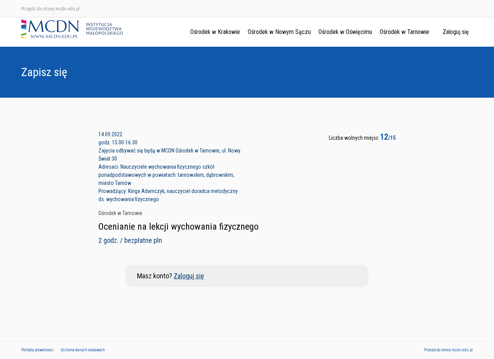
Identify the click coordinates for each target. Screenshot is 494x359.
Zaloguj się (456, 32)
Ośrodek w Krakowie (215, 32)
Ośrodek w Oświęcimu (345, 32)
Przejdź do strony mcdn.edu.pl (50, 9)
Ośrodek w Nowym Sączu (279, 32)
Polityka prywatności (37, 350)
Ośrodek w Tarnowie (404, 32)
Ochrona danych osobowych (83, 350)
